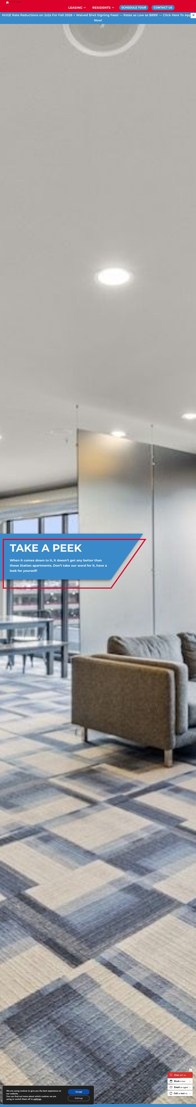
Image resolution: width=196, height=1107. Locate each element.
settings (37, 1099)
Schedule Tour (133, 7)
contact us (163, 7)
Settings (79, 1098)
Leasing (75, 7)
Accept (78, 1091)
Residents (101, 7)
